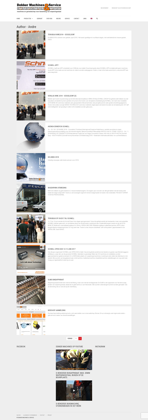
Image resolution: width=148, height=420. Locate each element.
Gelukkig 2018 (53, 157)
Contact (76, 18)
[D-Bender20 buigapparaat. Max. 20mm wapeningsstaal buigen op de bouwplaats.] (74, 360)
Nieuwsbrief (104, 8)
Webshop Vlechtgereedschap (121, 8)
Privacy (50, 415)
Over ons (49, 18)
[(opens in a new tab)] (29, 352)
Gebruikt (39, 18)
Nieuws (58, 18)
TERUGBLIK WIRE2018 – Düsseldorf (61, 34)
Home (18, 18)
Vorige (70, 338)
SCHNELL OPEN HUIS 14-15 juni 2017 (62, 249)
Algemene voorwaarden (30, 415)
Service (67, 18)
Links (84, 18)
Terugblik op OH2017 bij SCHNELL (61, 218)
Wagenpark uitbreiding (57, 188)
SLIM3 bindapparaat (56, 280)
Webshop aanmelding (56, 310)
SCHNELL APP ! (53, 65)
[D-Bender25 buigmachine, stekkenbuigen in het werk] (74, 390)
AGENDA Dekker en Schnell (58, 126)
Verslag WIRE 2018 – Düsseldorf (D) (62, 96)
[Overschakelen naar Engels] (91, 18)
